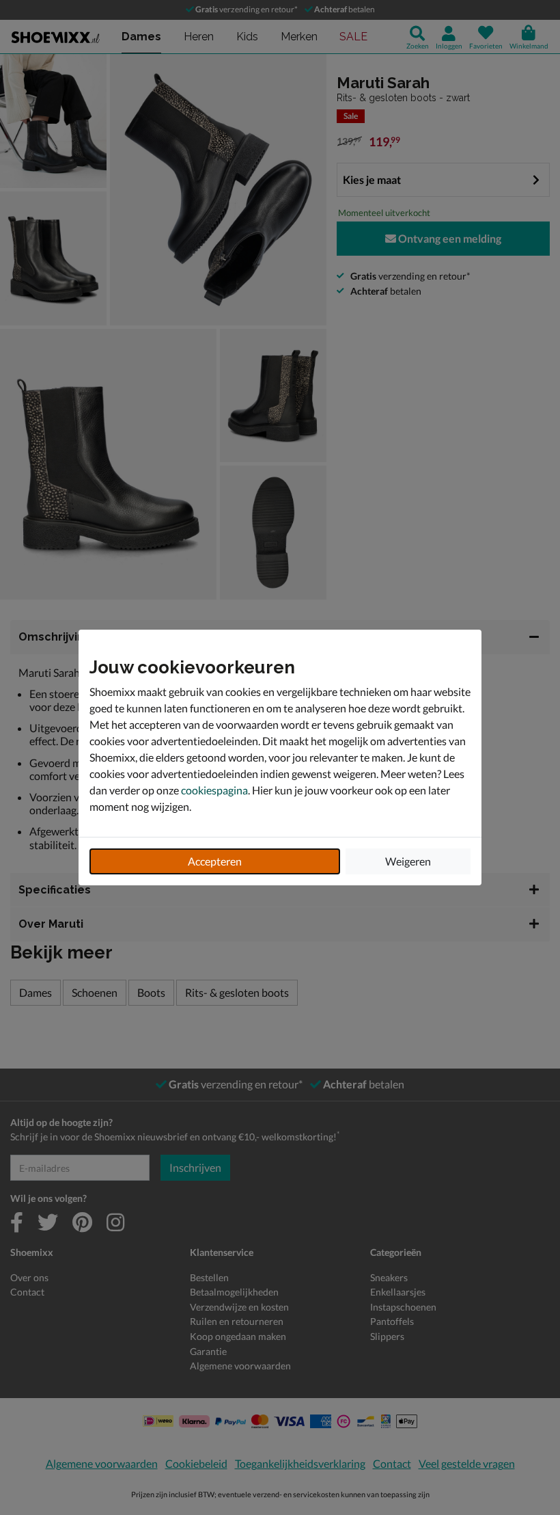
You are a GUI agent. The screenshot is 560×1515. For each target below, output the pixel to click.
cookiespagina (214, 789)
